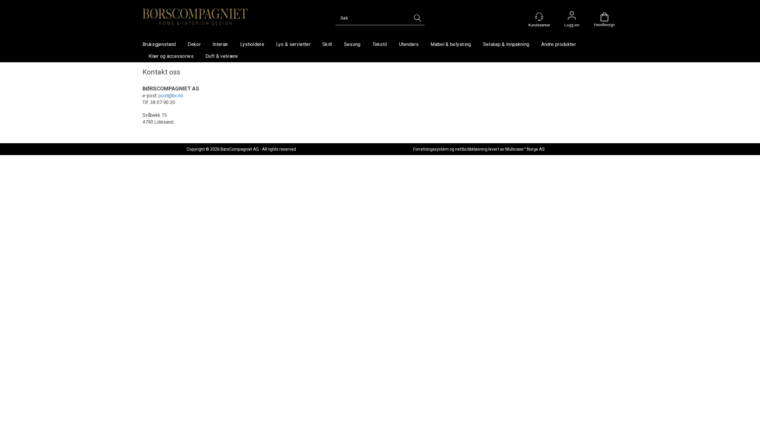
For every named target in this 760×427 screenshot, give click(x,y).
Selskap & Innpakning (506, 44)
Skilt (327, 44)
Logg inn (571, 17)
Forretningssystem (431, 149)
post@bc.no (171, 95)
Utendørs (409, 44)
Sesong (352, 44)
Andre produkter (558, 44)
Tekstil (380, 44)
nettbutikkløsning (471, 149)
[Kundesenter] (539, 17)
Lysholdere (252, 44)
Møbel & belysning (450, 44)
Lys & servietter (293, 44)
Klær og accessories (171, 56)
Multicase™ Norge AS (525, 149)
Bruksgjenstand (159, 44)
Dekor (194, 44)
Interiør (220, 44)
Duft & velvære (221, 56)
